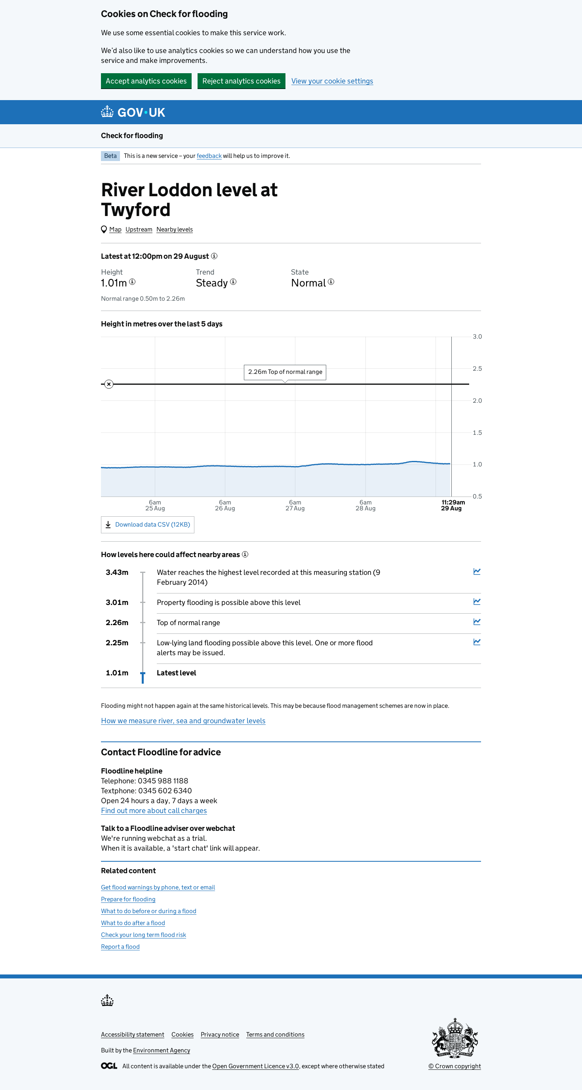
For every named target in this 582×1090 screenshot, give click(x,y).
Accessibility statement (132, 1034)
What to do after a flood (133, 923)
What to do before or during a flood (148, 911)
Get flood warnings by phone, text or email (158, 887)
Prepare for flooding (128, 899)
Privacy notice (220, 1034)
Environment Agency (161, 1050)
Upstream (139, 229)
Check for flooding (132, 135)
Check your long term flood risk (143, 934)
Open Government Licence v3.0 (255, 1066)
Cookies (182, 1034)
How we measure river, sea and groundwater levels (183, 720)
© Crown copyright (454, 1066)
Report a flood (120, 946)
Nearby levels (174, 229)
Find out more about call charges (154, 810)
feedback (209, 155)
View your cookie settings (332, 81)
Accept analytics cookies (146, 80)
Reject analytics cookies (241, 80)
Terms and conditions (275, 1034)
